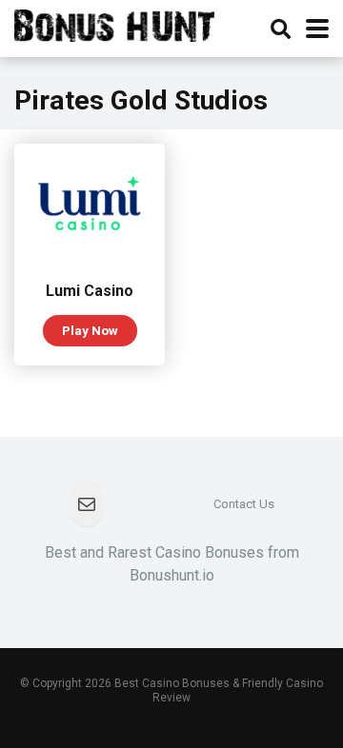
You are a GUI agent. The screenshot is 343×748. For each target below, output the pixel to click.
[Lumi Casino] (89, 257)
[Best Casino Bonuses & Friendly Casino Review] (114, 23)
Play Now (90, 330)
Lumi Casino (89, 291)
